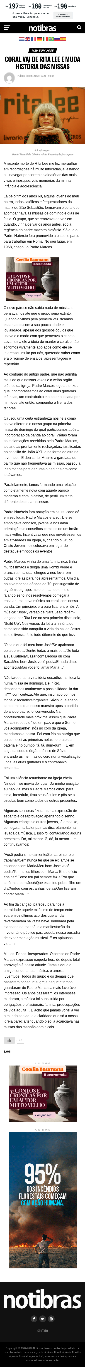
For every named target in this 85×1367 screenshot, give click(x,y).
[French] (34, 38)
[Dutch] (22, 38)
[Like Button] (9, 1040)
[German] (40, 38)
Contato (42, 1331)
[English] (28, 38)
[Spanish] (63, 38)
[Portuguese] (51, 38)
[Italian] (46, 38)
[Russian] (57, 38)
